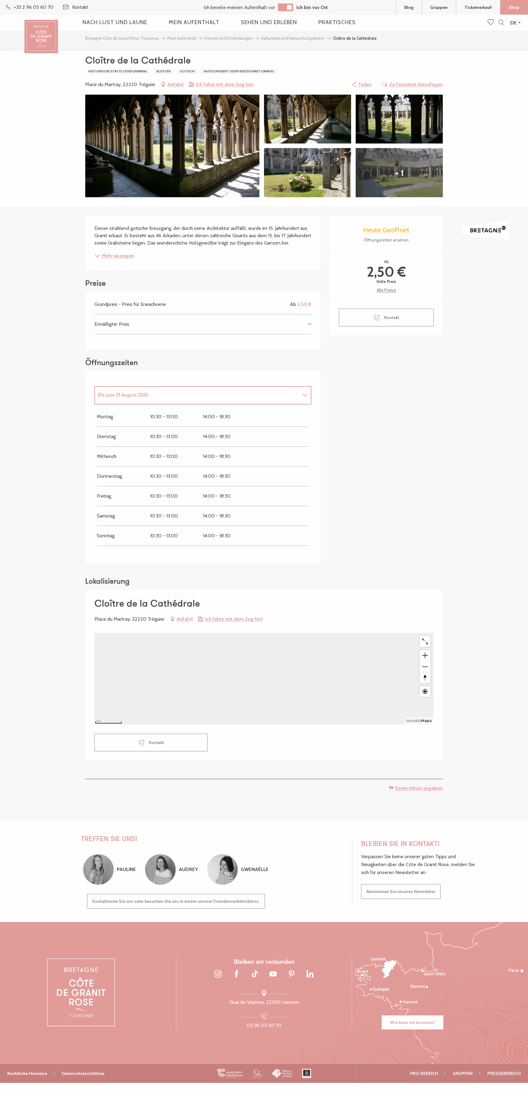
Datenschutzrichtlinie (83, 1073)
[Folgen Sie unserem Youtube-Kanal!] (273, 974)
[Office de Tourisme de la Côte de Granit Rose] (41, 31)
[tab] (197, 395)
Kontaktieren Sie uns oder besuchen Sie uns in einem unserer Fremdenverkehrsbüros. (176, 901)
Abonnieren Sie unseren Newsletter (400, 891)
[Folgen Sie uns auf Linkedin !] (310, 974)
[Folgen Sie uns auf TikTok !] (255, 974)
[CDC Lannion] (229, 1073)
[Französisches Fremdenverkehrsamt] (282, 1073)
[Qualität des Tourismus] (257, 1073)
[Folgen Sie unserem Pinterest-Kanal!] (291, 974)
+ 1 (399, 173)
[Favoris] (491, 22)
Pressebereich (504, 1073)
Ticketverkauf (478, 7)
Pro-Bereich (424, 1073)
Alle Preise (386, 290)
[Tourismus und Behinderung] (306, 1073)
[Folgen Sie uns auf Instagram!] (218, 974)
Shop (514, 7)
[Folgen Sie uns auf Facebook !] (236, 974)
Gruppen (439, 7)
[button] (501, 22)
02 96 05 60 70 (264, 1025)
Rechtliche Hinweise (27, 1073)
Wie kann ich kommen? (412, 1022)
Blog (408, 7)
